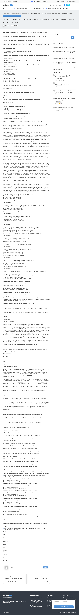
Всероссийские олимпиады (36, 597)
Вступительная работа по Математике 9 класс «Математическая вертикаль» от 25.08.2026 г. (64, 46)
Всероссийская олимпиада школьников (12, 15)
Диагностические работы (36, 601)
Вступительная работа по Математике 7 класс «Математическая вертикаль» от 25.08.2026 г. (64, 57)
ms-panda (7, 25)
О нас (58, 1)
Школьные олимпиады (35, 600)
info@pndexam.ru (56, 5)
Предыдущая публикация (12, 576)
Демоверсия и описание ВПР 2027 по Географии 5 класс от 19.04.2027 (64, 68)
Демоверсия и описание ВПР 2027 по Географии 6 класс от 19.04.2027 (64, 63)
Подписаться (64, 606)
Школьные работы (34, 602)
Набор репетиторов (72, 612)
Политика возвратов (51, 606)
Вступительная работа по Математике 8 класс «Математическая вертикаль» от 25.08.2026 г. (64, 52)
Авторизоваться (71, 2)
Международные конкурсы (36, 606)
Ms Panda (11, 567)
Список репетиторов (51, 600)
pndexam (7, 5)
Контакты (63, 1)
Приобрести (6, 37)
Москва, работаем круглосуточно (10, 1)
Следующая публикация (41, 576)
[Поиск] (72, 37)
